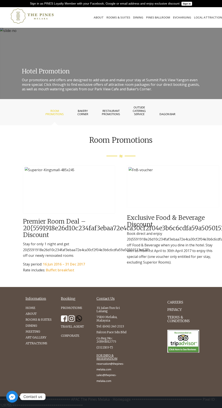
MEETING (33, 331)
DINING (31, 326)
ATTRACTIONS (36, 343)
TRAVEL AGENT (72, 326)
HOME (30, 308)
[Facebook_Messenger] (12, 397)
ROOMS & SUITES (39, 320)
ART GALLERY (36, 337)
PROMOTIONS (71, 308)
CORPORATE (70, 336)
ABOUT (31, 314)
